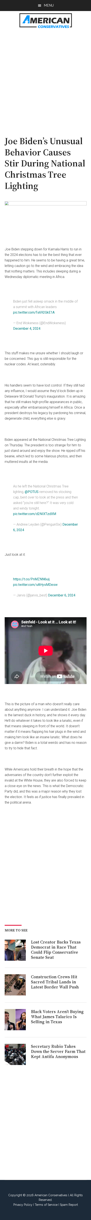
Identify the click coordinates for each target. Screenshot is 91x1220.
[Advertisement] (45, 79)
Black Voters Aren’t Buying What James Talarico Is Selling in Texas (57, 1017)
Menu (49, 5)
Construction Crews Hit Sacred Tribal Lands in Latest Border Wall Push (55, 982)
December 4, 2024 (26, 329)
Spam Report (69, 1204)
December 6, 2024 (61, 595)
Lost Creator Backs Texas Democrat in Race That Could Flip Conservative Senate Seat (56, 949)
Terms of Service (46, 1204)
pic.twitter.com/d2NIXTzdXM (34, 514)
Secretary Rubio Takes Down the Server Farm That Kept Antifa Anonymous (58, 1051)
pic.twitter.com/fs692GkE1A (34, 312)
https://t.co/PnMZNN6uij (31, 579)
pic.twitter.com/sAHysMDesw (35, 585)
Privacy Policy (22, 1204)
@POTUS (32, 492)
